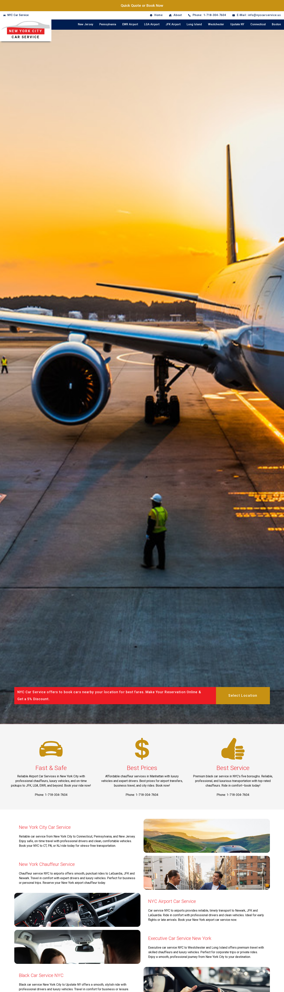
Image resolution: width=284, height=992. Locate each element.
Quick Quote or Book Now (142, 5)
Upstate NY (237, 24)
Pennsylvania (107, 24)
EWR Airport (130, 24)
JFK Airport (173, 24)
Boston (276, 24)
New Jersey (85, 24)
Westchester (216, 24)
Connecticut (258, 24)
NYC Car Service (18, 15)
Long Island (194, 24)
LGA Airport (151, 24)
